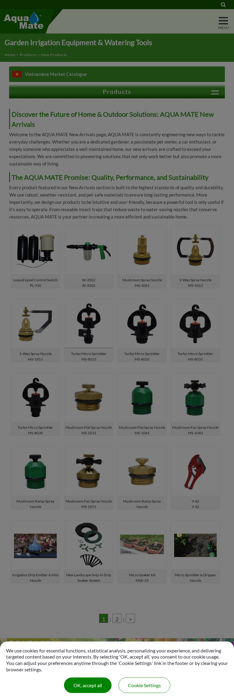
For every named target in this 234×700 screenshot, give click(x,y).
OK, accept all (87, 685)
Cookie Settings (144, 685)
